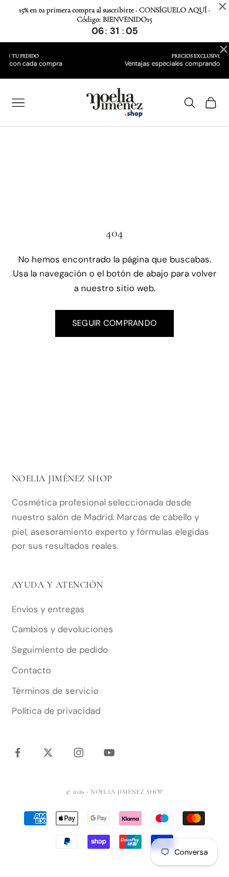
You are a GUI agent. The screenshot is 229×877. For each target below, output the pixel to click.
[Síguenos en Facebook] (17, 752)
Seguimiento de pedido (60, 650)
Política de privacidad (56, 711)
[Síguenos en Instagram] (79, 752)
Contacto (31, 670)
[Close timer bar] (222, 6)
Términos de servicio (55, 691)
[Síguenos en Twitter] (48, 752)
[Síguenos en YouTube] (109, 752)
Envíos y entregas (48, 609)
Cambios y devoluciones (62, 629)
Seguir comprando (114, 323)
